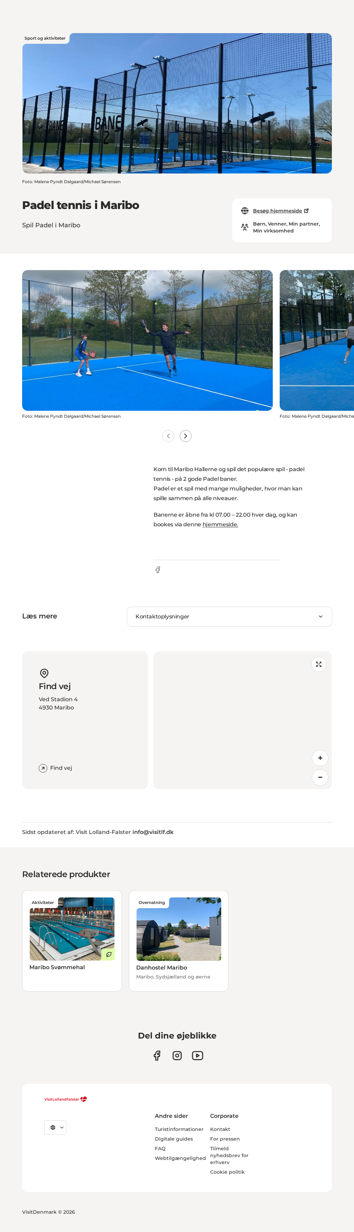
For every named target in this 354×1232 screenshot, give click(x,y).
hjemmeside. (220, 524)
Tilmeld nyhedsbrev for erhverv (229, 1155)
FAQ (160, 1148)
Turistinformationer (179, 1129)
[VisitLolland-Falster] (65, 1099)
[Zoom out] (320, 777)
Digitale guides (174, 1139)
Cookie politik (227, 1172)
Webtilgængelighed (180, 1158)
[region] (242, 720)
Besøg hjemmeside (277, 211)
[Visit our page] (157, 1056)
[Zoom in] (320, 758)
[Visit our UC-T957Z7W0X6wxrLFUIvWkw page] (198, 1056)
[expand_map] (318, 664)
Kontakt (220, 1129)
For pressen (225, 1139)
